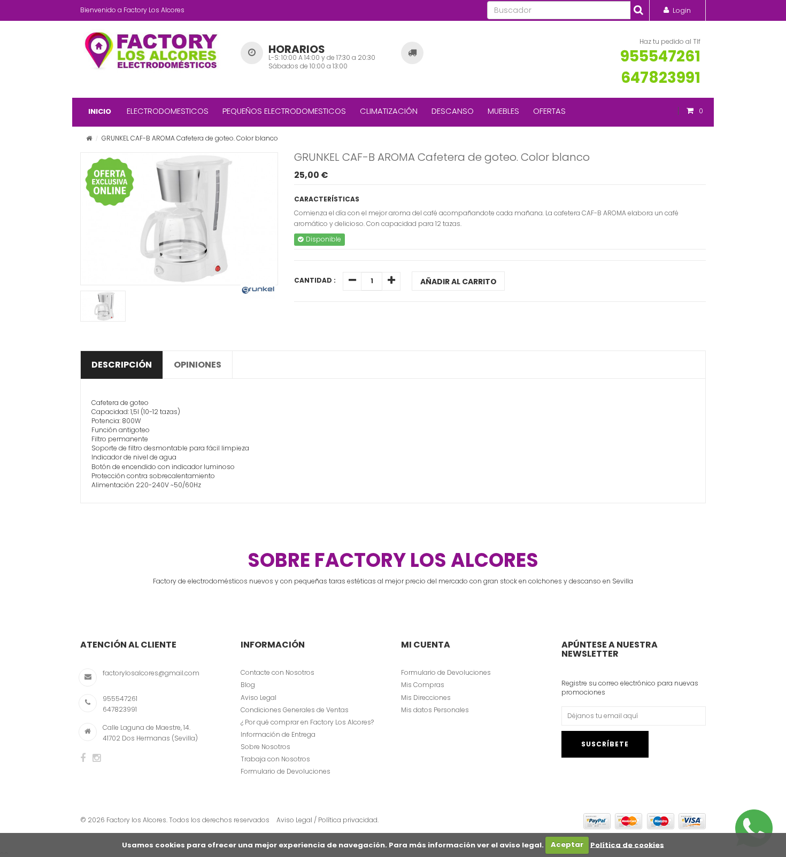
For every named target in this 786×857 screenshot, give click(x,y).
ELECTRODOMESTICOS (168, 110)
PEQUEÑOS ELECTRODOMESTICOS (284, 110)
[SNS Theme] (83, 758)
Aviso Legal (258, 697)
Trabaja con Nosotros (275, 758)
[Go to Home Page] (89, 138)
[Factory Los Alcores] (152, 48)
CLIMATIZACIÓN (389, 110)
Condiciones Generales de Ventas (295, 709)
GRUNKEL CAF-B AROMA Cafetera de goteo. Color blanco (442, 157)
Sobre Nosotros (265, 746)
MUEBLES (503, 110)
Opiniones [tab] (197, 365)
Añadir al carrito (458, 281)
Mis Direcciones (426, 697)
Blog (248, 684)
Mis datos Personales (435, 709)
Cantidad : (315, 280)
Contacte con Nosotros (277, 672)
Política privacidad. (348, 819)
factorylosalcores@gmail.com (151, 672)
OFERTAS (549, 110)
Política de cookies (627, 844)
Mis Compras (422, 684)
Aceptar (567, 844)
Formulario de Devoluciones (285, 771)
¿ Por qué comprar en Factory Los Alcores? (307, 722)
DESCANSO (452, 110)
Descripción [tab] (121, 365)
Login (682, 10)
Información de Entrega (278, 734)
